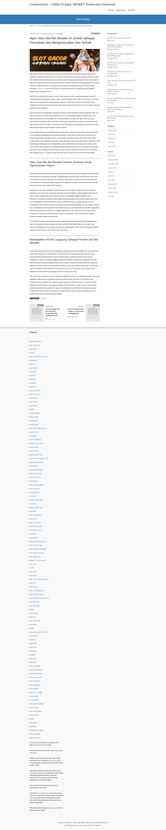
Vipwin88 (33, 372)
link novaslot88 (35, 666)
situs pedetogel (35, 605)
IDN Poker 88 (34, 602)
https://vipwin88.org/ (36, 462)
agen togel (33, 575)
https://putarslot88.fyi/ (37, 704)
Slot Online (95, 33)
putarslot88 (33, 360)
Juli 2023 (110, 172)
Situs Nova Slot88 (36, 692)
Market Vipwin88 (35, 341)
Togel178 (33, 496)
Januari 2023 (112, 188)
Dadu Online (34, 432)
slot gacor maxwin (36, 677)
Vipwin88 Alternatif (36, 470)
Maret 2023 (111, 180)
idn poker (33, 383)
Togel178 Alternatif (36, 500)
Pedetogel (33, 651)
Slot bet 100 (41, 88)
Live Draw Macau (36, 530)
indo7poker (33, 406)
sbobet (32, 719)
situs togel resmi (35, 556)
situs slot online (35, 477)
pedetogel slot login (36, 730)
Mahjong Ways (35, 413)
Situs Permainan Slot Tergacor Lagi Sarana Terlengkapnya (76, 311)
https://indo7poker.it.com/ (38, 428)
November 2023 (113, 160)
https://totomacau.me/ (37, 553)
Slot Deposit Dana (36, 473)
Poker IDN (33, 519)
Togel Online (112, 146)
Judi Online (111, 134)
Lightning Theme (83, 825)
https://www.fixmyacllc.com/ (39, 458)
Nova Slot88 (34, 689)
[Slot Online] (37, 308)
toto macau (33, 572)
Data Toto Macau (35, 439)
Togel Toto (33, 647)
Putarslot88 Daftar (36, 670)
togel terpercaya (35, 738)
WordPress (74, 825)
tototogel (33, 617)
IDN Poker (33, 773)
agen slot (33, 364)
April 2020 (111, 196)
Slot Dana (33, 658)
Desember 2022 (113, 192)
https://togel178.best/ (37, 594)
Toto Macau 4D (35, 345)
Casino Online (112, 130)
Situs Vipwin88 (35, 685)
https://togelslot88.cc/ (37, 485)
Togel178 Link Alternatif (38, 560)
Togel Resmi (34, 613)
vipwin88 (33, 379)
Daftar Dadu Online (36, 443)
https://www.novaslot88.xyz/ (39, 579)
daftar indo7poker (36, 515)
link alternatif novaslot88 (38, 549)
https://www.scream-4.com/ (39, 356)
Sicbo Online (34, 447)
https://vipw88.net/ (36, 455)
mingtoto (33, 655)
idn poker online (35, 390)
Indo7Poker (34, 398)
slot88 (32, 353)
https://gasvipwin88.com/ (38, 541)
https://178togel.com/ (37, 590)
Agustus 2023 (112, 168)
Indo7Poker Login (36, 526)
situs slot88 (33, 723)
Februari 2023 (112, 184)
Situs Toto (33, 564)
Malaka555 (33, 481)
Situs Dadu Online (55, 760)
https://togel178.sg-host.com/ (39, 598)
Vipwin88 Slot (34, 492)
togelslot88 (33, 368)
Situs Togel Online (36, 545)
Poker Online (112, 138)
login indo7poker (35, 522)
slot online (33, 349)
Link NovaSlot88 (35, 711)
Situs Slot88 (34, 466)
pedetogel (33, 436)
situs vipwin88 (34, 489)
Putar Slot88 (34, 417)
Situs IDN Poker (35, 394)
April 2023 (111, 176)
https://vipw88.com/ (36, 507)
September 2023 (113, 164)
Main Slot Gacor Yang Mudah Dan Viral (119, 38)
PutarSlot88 (34, 421)
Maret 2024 (111, 156)
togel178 (33, 375)
